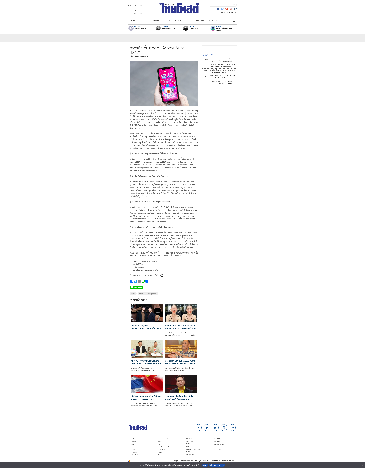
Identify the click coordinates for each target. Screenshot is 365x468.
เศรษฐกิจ (167, 20)
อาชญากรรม (189, 441)
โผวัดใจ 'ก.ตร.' (193, 28)
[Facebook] (218, 9)
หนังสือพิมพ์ (200, 20)
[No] (363, 465)
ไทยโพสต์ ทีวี (213, 20)
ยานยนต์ (188, 446)
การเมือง (132, 20)
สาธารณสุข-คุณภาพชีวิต (193, 449)
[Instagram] (231, 9)
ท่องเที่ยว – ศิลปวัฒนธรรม (166, 447)
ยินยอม (205, 465)
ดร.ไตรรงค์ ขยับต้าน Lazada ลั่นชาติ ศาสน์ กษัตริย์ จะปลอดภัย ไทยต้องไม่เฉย (180, 363)
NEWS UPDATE (209, 55)
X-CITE (188, 444)
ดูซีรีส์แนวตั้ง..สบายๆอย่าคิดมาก (224, 29)
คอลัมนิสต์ (155, 20)
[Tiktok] (235, 9)
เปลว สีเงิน (143, 20)
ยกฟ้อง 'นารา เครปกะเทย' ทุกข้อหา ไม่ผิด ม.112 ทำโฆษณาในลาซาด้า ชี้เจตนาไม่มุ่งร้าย (180, 328)
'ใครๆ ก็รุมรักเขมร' (140, 28)
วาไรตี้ (159, 442)
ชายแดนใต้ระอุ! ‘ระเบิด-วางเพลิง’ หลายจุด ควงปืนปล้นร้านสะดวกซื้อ (221, 60)
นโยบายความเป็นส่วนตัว (217, 465)
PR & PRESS (217, 439)
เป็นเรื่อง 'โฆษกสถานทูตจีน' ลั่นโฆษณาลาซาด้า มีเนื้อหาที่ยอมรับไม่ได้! (146, 397)
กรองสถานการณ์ (163, 439)
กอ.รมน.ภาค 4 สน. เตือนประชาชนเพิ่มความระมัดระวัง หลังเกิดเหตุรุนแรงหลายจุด (222, 77)
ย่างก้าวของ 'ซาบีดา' (168, 28)
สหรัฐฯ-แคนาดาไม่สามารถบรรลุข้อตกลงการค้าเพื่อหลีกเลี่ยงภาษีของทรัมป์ (221, 82)
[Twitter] (222, 9)
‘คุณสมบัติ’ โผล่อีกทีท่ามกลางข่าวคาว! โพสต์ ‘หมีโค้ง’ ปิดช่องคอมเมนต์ (222, 65)
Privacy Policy (218, 450)
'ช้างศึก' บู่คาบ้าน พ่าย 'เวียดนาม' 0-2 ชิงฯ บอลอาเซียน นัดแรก (222, 71)
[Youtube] (227, 9)
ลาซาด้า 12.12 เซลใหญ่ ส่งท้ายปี (148, 293)
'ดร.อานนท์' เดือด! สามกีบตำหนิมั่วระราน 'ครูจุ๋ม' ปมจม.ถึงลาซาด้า (179, 397)
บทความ (133, 447)
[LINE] (232, 427)
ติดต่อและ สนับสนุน (219, 444)
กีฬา (159, 444)
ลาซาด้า (133, 293)
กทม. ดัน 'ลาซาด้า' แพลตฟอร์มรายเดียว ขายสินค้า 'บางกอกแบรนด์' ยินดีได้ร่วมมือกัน (146, 363)
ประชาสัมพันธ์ (162, 450)
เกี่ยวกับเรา (217, 442)
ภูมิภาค (160, 452)
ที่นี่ (162, 275)
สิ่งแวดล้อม (161, 455)
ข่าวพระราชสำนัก (135, 452)
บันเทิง (189, 20)
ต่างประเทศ (178, 20)
